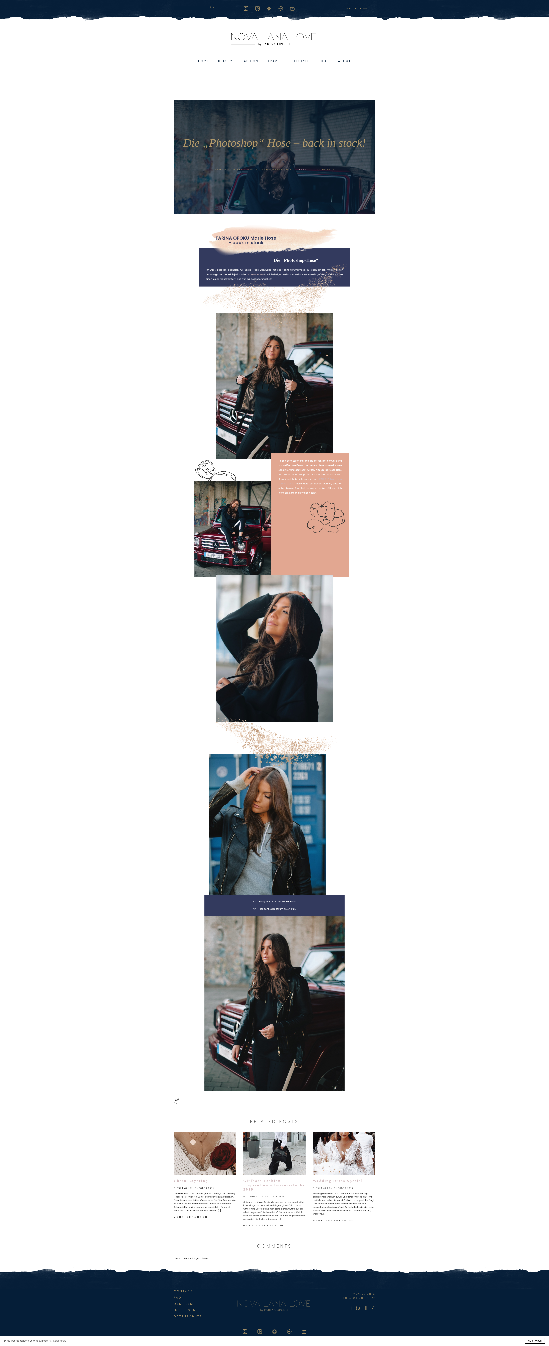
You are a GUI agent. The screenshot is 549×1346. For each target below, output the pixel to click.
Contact (183, 1291)
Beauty (225, 61)
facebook (257, 7)
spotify (281, 7)
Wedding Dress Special (338, 1181)
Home (203, 61)
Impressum (185, 1310)
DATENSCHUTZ (188, 1316)
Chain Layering (191, 1181)
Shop (324, 61)
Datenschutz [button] (59, 1341)
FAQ (178, 1298)
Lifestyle (300, 61)
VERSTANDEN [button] (535, 1341)
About (344, 61)
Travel (275, 61)
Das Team (183, 1304)
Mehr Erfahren (191, 1216)
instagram (246, 7)
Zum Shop (353, 8)
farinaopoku (269, 7)
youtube (292, 7)
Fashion (250, 61)
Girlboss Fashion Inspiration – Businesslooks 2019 (274, 1185)
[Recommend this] (176, 1100)
